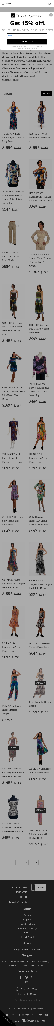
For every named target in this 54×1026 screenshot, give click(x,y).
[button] (51, 15)
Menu (9, 3)
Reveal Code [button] (27, 42)
